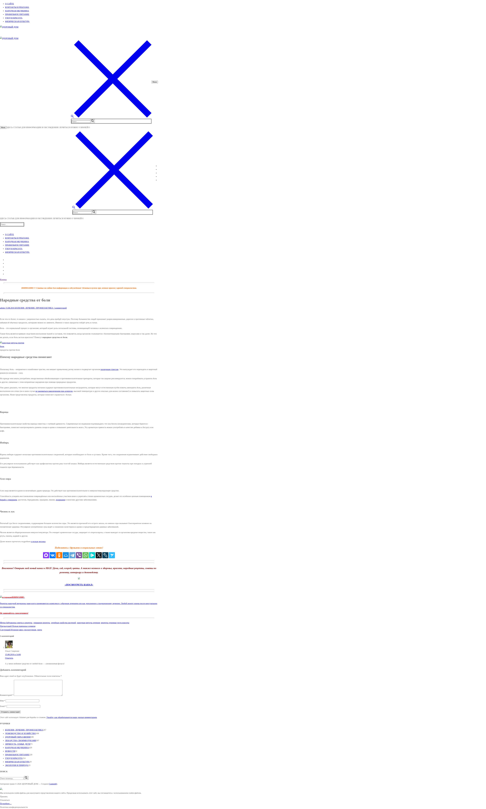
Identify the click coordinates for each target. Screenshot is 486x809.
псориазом (60, 500)
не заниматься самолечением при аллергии (54, 391)
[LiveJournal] (105, 555)
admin (2, 308)
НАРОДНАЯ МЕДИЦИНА (17, 748)
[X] (99, 555)
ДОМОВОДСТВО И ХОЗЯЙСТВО (20, 733)
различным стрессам (109, 369)
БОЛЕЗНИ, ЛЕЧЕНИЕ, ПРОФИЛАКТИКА (34, 308)
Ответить (9, 658)
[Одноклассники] (59, 555)
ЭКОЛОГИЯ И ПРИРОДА (16, 765)
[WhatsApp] (86, 555)
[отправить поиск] (92, 121)
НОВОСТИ (10, 751)
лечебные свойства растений (63, 623)
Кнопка (3, 279)
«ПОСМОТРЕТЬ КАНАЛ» (79, 584)
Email (3, 706)
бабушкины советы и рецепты (19, 623)
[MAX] (46, 555)
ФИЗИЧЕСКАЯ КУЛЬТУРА (17, 762)
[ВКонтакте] (53, 555)
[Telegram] (72, 555)
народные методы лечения (88, 623)
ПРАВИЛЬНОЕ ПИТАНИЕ (17, 755)
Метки (3, 623)
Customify (53, 784)
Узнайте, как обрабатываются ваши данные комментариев (71, 717)
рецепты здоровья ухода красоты (115, 623)
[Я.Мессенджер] (92, 555)
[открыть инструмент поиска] (111, 117)
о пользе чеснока (38, 541)
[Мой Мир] (66, 555)
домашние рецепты (41, 623)
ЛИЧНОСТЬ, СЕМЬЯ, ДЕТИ (17, 744)
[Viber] (79, 555)
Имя (2, 701)
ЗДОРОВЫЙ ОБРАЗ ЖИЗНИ (18, 737)
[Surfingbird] (112, 555)
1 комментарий (60, 308)
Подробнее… (6, 804)
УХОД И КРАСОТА (13, 758)
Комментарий (6, 695)
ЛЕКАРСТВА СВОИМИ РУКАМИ (20, 740)
